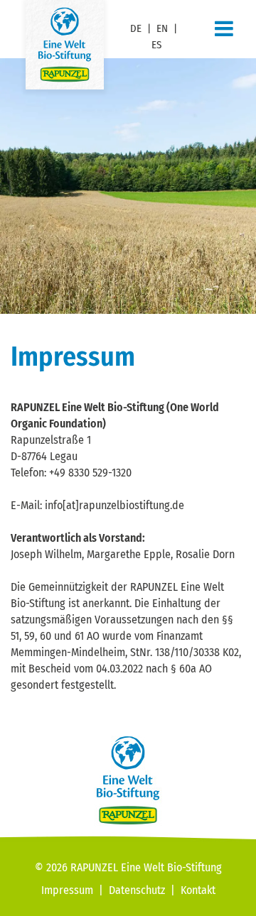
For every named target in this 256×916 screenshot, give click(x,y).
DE (136, 28)
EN (162, 28)
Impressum (67, 890)
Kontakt (198, 890)
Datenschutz (137, 890)
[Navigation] (224, 29)
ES (156, 44)
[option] (128, 186)
